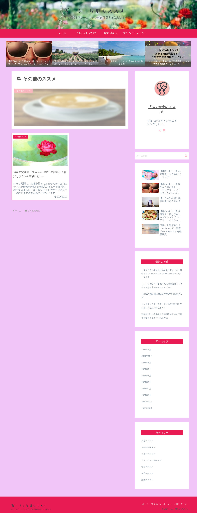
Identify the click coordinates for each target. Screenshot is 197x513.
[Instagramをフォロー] (164, 131)
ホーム (145, 504)
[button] (186, 155)
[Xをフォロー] (160, 131)
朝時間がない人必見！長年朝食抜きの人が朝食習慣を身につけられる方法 (161, 316)
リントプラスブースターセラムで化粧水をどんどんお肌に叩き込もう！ (161, 306)
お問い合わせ (180, 504)
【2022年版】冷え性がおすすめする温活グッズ (161, 296)
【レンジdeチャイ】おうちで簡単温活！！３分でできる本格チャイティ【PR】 (161, 285)
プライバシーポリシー (161, 504)
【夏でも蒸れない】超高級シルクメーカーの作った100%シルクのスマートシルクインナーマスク (161, 273)
